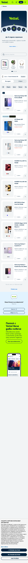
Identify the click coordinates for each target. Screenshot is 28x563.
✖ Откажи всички (14, 554)
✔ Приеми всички (14, 550)
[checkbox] (15, 110)
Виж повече (4, 546)
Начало (5, 6)
